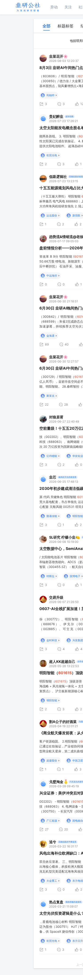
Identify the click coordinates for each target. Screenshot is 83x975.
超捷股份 (51, 760)
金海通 (50, 335)
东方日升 (77, 940)
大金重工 (51, 880)
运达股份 (51, 215)
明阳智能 (77, 516)
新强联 (76, 215)
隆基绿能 (51, 516)
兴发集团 (77, 640)
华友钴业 (77, 456)
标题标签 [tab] (65, 26)
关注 (68, 7)
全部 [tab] (46, 26)
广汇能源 (51, 820)
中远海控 (51, 275)
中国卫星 (77, 760)
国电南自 (77, 820)
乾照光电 (51, 155)
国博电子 (75, 576)
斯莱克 (50, 395)
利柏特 (50, 95)
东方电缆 (77, 880)
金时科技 (51, 640)
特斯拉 (50, 576)
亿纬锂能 (51, 456)
